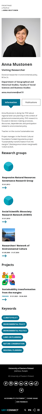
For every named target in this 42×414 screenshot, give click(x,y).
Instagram (11, 384)
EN (29, 410)
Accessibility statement (14, 398)
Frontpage (7, 5)
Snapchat (26, 384)
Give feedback (22, 402)
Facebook (6, 384)
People (6, 8)
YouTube (16, 384)
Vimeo (21, 391)
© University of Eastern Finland (21, 372)
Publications (31, 102)
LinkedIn (21, 384)
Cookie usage (32, 398)
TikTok (36, 384)
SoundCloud (31, 384)
